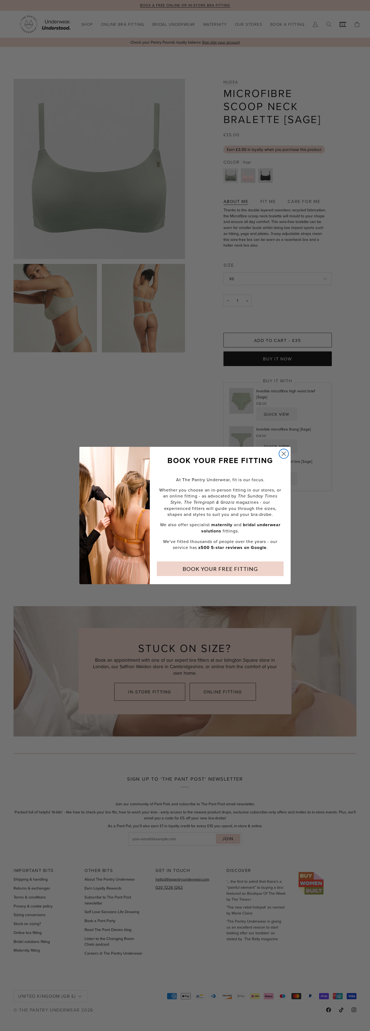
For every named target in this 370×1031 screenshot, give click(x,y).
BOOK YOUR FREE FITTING (220, 568)
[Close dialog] (283, 453)
